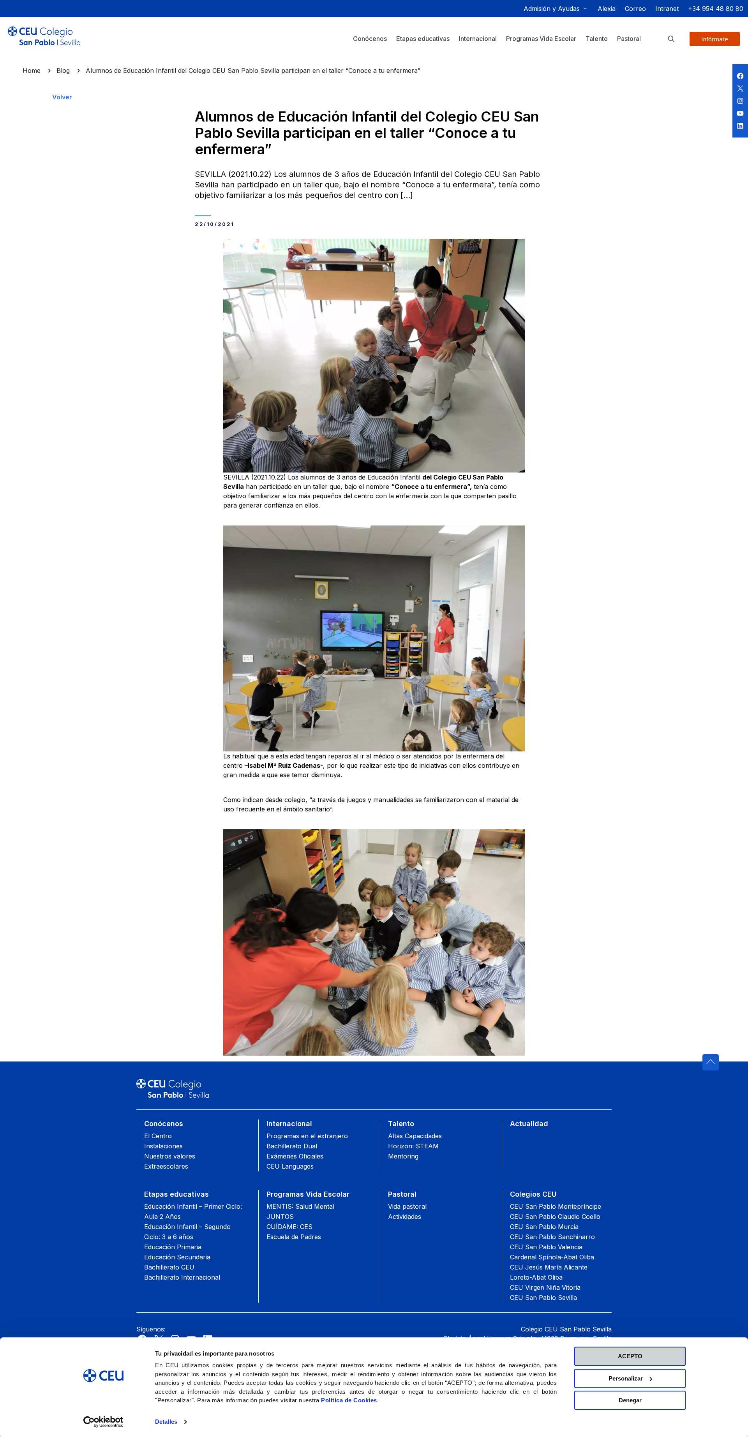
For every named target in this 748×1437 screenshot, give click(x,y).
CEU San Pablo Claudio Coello (555, 1216)
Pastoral (402, 1194)
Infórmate (714, 39)
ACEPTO (630, 1356)
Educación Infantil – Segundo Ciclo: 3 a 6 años (187, 1232)
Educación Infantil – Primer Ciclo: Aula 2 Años (193, 1211)
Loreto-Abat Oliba (536, 1277)
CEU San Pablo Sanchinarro (552, 1237)
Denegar (630, 1400)
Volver (62, 97)
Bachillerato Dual (291, 1146)
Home (32, 70)
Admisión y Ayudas (552, 8)
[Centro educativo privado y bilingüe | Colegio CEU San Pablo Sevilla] (44, 42)
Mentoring (403, 1156)
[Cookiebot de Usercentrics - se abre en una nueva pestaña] (103, 1422)
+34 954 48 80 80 (715, 8)
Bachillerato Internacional (182, 1277)
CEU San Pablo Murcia (544, 1227)
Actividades (404, 1216)
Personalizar (626, 1378)
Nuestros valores (169, 1156)
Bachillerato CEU (169, 1267)
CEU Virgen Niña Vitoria (545, 1287)
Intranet (667, 8)
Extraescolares (166, 1166)
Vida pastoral (407, 1206)
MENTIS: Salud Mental (300, 1206)
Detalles (166, 1421)
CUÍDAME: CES (289, 1227)
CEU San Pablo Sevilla (543, 1297)
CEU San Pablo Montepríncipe (555, 1206)
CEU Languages (290, 1166)
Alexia (607, 8)
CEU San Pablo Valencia (546, 1247)
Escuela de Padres (293, 1237)
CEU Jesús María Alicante (548, 1267)
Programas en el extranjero (307, 1136)
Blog (63, 70)
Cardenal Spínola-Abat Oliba (552, 1257)
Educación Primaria (172, 1247)
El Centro (158, 1136)
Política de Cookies (349, 1400)
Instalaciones (163, 1146)
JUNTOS (280, 1216)
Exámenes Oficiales (294, 1156)
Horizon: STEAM (413, 1146)
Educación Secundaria (177, 1257)
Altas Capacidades (415, 1136)
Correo (635, 8)
